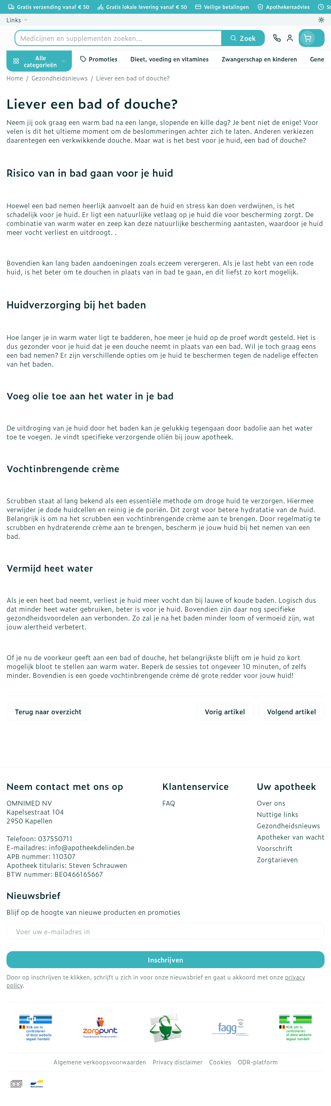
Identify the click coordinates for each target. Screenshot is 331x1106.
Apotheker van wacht (291, 836)
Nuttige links (277, 814)
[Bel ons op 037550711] (277, 38)
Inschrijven (165, 960)
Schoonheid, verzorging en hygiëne (51, 104)
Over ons (271, 802)
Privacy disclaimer (178, 1062)
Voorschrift (275, 848)
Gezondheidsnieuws (288, 825)
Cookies (220, 1062)
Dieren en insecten (51, 239)
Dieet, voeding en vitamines (51, 134)
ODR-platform (258, 1062)
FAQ (168, 802)
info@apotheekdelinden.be (91, 847)
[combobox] (118, 38)
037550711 (55, 838)
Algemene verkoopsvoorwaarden (99, 1062)
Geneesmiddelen (51, 259)
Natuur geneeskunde (51, 201)
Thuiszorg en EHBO (51, 220)
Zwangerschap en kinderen (51, 160)
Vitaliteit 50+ (51, 182)
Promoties (22, 78)
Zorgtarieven (277, 859)
